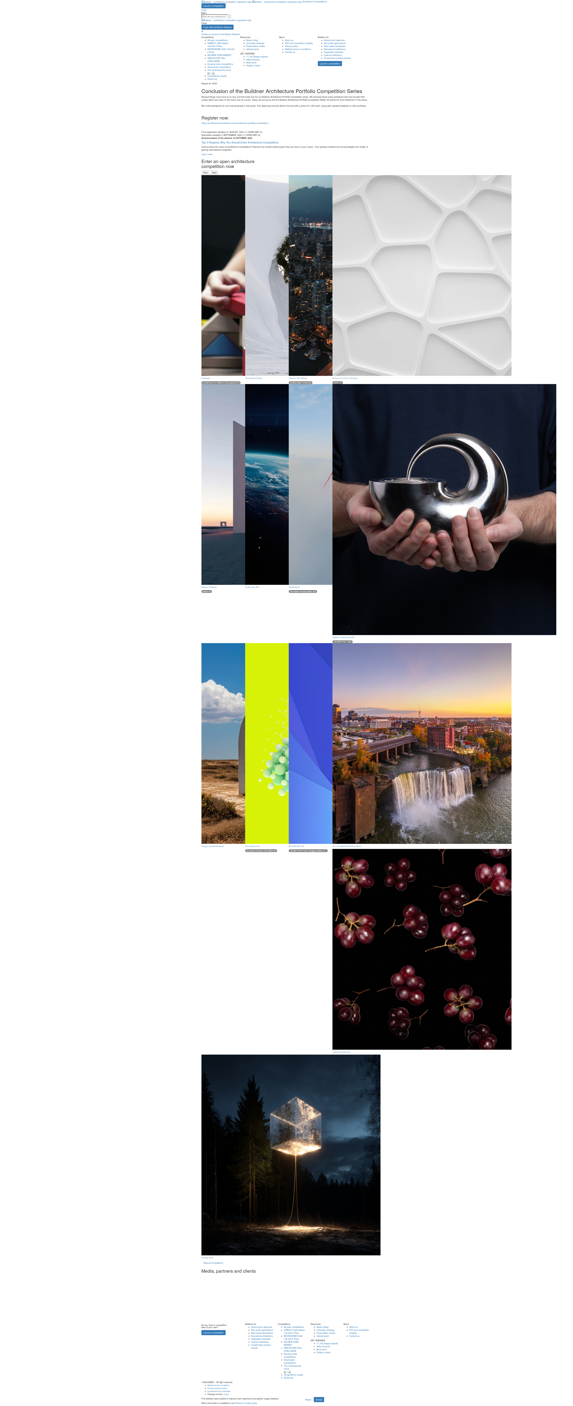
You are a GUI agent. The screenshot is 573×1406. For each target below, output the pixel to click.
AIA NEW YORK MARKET (219, 55)
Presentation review (255, 46)
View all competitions (213, 1262)
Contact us (290, 52)
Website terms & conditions (298, 49)
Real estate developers (335, 46)
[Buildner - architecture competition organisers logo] (252, 1)
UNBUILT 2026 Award (217, 45)
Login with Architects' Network (217, 27)
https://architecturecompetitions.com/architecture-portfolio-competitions (234, 123)
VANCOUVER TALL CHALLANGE (216, 59)
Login (204, 9)
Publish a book (253, 65)
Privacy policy (291, 46)
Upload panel (252, 49)
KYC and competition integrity (299, 43)
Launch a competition (213, 5)
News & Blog (322, 1326)
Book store (251, 62)
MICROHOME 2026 (293, 1337)
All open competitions (217, 40)
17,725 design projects (257, 56)
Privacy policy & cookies (217, 1388)
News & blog (252, 40)
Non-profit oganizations (335, 43)
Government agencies (334, 40)
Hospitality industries (333, 52)
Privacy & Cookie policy (246, 1403)
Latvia (226, 1394)
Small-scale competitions (219, 66)
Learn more (206, 154)
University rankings (255, 43)
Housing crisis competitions (220, 63)
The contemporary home (219, 69)
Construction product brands (337, 58)
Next (214, 172)
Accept (319, 1399)
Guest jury (212, 78)
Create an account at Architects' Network (220, 34)
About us (289, 40)
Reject (308, 1399)
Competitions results (217, 75)
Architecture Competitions (315, 1)
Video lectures (253, 59)
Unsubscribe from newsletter (219, 1391)
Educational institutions (334, 49)
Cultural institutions (333, 55)
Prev (205, 172)
